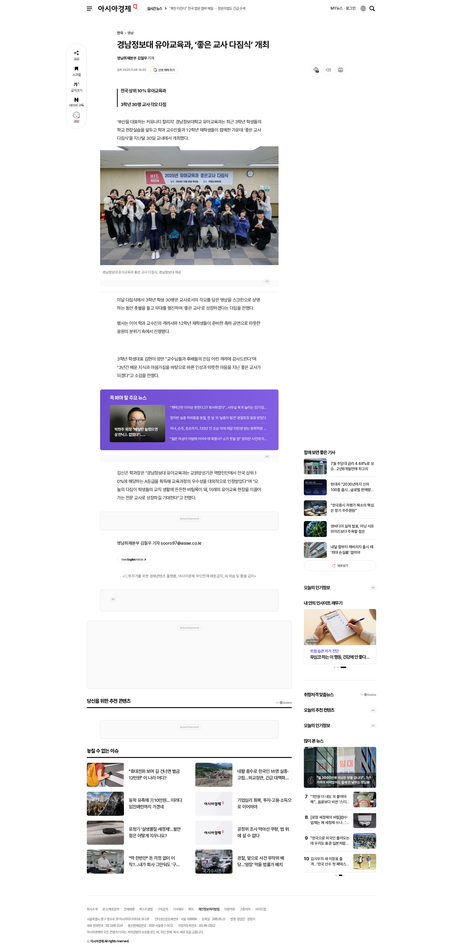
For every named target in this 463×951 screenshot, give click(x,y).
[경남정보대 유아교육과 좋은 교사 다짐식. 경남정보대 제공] (189, 205)
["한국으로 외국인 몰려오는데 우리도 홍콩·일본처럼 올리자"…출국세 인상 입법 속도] (364, 848)
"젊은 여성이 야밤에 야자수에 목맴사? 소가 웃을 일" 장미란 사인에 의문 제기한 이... (219, 439)
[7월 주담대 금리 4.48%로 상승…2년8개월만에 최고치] (315, 473)
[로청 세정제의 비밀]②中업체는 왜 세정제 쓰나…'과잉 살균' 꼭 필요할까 (329, 822)
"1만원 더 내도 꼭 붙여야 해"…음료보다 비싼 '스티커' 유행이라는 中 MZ (328, 802)
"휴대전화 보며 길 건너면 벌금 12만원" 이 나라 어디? (154, 775)
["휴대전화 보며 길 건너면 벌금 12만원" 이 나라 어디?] (105, 786)
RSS (190, 909)
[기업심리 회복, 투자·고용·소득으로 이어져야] (213, 815)
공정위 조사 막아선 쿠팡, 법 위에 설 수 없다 (263, 832)
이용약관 (229, 909)
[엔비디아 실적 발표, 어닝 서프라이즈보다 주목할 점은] (315, 536)
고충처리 (245, 909)
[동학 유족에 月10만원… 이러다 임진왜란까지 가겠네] (105, 815)
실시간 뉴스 (154, 8)
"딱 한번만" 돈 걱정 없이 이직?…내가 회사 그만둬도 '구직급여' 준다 (154, 861)
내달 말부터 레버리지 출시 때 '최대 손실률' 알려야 (352, 550)
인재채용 (129, 909)
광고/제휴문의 (110, 909)
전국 (120, 33)
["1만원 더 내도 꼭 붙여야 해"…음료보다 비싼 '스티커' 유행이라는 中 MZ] (364, 806)
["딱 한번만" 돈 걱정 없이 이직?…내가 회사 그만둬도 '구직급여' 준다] (105, 872)
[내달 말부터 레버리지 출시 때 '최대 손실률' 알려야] (315, 557)
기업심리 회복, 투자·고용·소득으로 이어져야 (264, 803)
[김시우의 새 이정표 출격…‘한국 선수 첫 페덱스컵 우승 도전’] (364, 868)
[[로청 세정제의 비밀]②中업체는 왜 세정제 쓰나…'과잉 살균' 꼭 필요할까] (364, 827)
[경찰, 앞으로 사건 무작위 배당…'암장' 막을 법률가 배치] (213, 872)
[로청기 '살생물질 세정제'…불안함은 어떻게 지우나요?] (105, 843)
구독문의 (162, 909)
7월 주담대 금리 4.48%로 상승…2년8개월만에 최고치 (352, 466)
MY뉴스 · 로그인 (343, 8)
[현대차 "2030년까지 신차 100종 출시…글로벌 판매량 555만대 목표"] (315, 494)
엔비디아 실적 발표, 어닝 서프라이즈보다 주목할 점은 (352, 529)
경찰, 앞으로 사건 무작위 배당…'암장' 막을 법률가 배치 (260, 861)
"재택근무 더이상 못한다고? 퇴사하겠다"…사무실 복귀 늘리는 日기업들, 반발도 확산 (219, 407)
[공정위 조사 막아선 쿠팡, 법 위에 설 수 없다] (213, 843)
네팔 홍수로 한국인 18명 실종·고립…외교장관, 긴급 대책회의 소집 (263, 775)
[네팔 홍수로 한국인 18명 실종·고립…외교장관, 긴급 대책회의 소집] (213, 786)
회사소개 (92, 909)
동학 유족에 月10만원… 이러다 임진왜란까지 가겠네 (155, 803)
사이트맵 (260, 909)
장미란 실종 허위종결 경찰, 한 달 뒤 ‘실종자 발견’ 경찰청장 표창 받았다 (218, 418)
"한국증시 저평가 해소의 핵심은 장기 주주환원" (352, 508)
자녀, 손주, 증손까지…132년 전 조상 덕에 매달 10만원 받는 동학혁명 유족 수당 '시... (219, 428)
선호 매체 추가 (166, 70)
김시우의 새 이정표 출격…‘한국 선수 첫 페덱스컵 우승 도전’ (330, 864)
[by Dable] (284, 702)
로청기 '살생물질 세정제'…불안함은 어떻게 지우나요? (155, 832)
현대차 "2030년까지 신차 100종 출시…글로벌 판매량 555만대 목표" (351, 487)
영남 (130, 33)
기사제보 (178, 909)
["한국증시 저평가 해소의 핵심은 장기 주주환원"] (315, 515)
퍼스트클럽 (146, 909)
